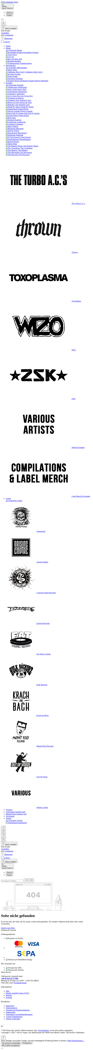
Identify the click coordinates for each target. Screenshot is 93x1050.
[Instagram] (5, 1024)
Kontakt (9, 997)
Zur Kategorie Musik (14, 50)
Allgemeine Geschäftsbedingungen (19, 1014)
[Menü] (3, 832)
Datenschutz (10, 1012)
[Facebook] (2, 1024)
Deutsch (10, 13)
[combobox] (12, 881)
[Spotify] (8, 1024)
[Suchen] (3, 828)
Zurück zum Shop (8, 928)
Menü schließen (10, 28)
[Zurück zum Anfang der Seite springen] (3, 1038)
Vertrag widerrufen (13, 1019)
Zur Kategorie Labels (14, 501)
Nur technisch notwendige (11, 1043)
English (9, 15)
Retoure (9, 995)
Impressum (10, 1006)
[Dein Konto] (3, 24)
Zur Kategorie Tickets (14, 821)
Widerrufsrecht (11, 1008)
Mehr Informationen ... (76, 1041)
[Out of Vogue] (2, 1026)
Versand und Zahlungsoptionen (18, 1010)
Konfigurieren (27, 1043)
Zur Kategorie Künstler (15, 85)
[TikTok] (11, 1024)
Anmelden (5, 33)
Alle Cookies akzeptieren (10, 1045)
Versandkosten (43, 1030)
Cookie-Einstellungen (14, 1017)
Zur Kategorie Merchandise (16, 68)
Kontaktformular (20, 983)
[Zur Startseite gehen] (9, 2)
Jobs (7, 991)
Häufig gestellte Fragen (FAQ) (17, 993)
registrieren (9, 35)
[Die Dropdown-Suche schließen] (31, 880)
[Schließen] (2, 1048)
